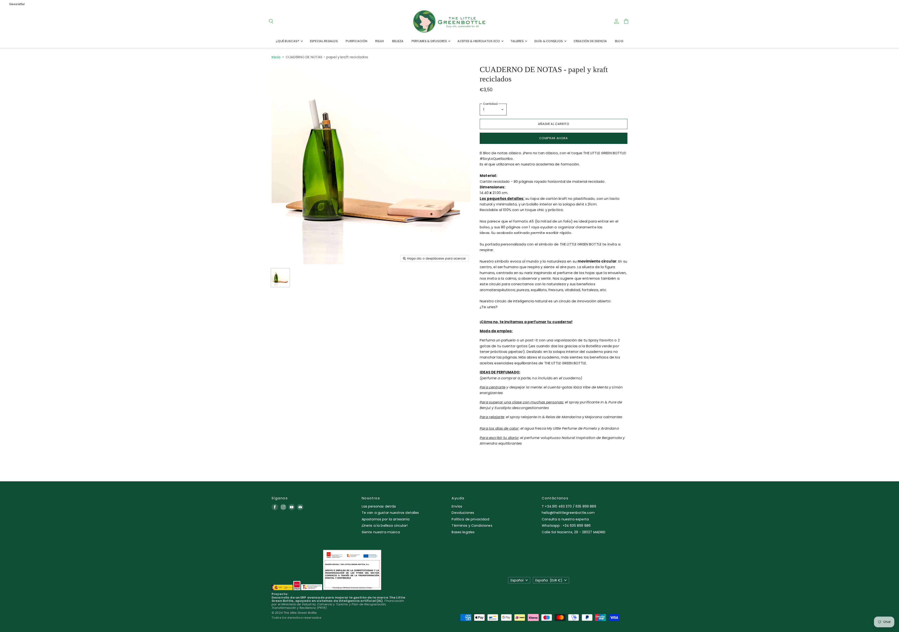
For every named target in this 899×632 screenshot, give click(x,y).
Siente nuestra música (381, 532)
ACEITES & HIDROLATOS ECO (479, 41)
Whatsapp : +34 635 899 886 (566, 525)
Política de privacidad (470, 519)
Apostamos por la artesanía (386, 519)
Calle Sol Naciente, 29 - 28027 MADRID (574, 532)
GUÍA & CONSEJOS (549, 41)
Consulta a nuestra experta (565, 519)
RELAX (379, 41)
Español (517, 580)
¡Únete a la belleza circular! (385, 525)
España (548, 580)
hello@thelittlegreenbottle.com (568, 512)
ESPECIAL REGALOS (324, 41)
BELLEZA (398, 41)
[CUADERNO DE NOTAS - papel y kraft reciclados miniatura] (280, 277)
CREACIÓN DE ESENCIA (590, 41)
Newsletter (17, 4)
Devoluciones (463, 512)
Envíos (457, 506)
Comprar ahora (553, 138)
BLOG (619, 41)
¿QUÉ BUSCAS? (288, 41)
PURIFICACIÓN (356, 41)
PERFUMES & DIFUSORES (430, 41)
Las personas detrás (379, 506)
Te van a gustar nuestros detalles (390, 512)
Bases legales (463, 532)
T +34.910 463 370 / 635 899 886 (569, 506)
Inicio (276, 57)
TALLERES (517, 41)
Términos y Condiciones (472, 525)
